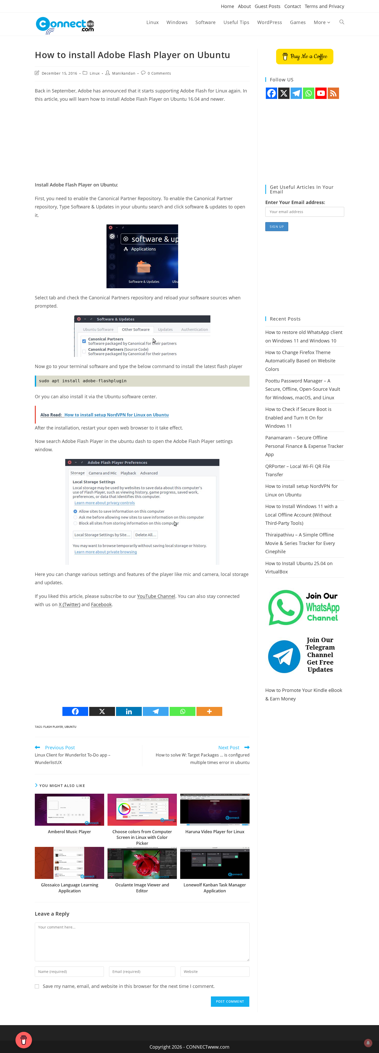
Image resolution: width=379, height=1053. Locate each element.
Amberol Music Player (69, 831)
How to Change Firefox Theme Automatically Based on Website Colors (300, 360)
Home (227, 6)
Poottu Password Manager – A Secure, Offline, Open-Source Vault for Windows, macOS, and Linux (302, 389)
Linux (95, 73)
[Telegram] (156, 711)
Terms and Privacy (324, 6)
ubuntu (70, 727)
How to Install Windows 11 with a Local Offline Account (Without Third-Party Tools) (301, 514)
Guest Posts (268, 6)
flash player (53, 727)
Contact (292, 6)
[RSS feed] (333, 93)
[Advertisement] (142, 144)
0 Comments (159, 73)
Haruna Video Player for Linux (214, 831)
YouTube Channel (156, 596)
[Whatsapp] (182, 711)
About (244, 6)
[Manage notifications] (368, 1043)
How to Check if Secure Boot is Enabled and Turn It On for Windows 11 (298, 417)
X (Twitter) (69, 604)
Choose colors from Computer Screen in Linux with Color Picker (142, 837)
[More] (209, 711)
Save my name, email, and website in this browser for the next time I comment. (129, 986)
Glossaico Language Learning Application (69, 887)
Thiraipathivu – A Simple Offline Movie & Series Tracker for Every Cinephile (300, 543)
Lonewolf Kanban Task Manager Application (215, 887)
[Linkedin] (129, 711)
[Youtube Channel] (321, 93)
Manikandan (123, 73)
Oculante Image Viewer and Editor (142, 887)
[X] (102, 711)
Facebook (101, 604)
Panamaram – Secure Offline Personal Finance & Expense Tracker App (304, 445)
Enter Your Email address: (295, 202)
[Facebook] (75, 711)
